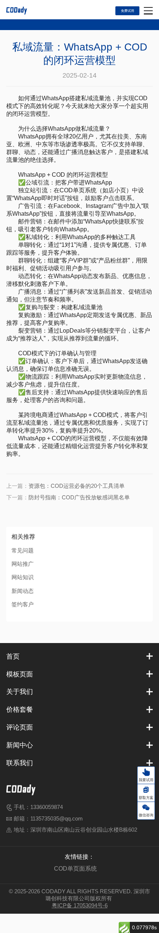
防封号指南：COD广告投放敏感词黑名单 (79, 497)
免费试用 (127, 11)
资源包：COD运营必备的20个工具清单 (76, 486)
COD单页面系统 (75, 868)
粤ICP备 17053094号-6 (80, 905)
